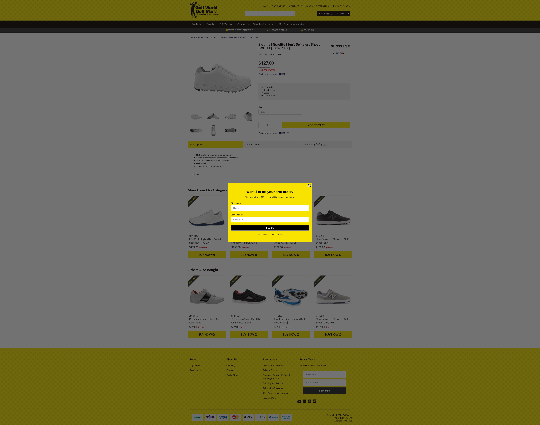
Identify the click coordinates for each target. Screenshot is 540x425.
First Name (236, 203)
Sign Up (270, 228)
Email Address (238, 215)
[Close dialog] (309, 185)
